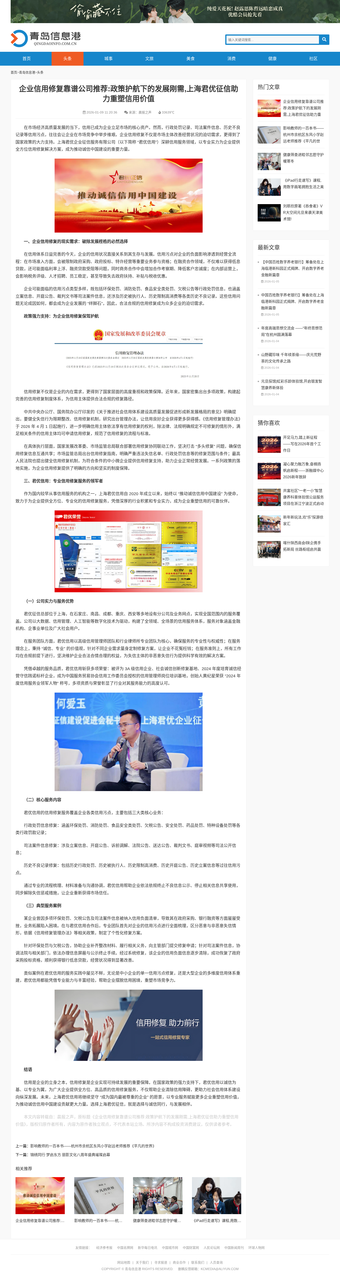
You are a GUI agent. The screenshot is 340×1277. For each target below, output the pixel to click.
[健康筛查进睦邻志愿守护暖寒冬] (157, 1195)
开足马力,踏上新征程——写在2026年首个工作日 (302, 444)
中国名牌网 (125, 1247)
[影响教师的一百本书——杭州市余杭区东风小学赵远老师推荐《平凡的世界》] (99, 1195)
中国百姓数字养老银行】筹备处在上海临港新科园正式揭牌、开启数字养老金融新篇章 (292, 301)
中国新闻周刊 (234, 1247)
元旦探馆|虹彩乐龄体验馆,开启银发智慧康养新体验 (291, 384)
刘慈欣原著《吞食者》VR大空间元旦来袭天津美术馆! (303, 212)
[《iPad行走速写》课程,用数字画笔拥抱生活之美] (216, 1195)
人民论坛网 (212, 1247)
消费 (231, 58)
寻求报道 (160, 1262)
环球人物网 (256, 1247)
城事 (108, 58)
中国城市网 (170, 1247)
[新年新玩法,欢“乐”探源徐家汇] (269, 524)
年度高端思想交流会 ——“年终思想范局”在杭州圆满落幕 (291, 331)
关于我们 (142, 1262)
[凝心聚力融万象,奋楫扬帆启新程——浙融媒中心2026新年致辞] (269, 470)
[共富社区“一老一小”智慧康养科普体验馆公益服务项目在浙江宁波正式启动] (269, 497)
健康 (272, 58)
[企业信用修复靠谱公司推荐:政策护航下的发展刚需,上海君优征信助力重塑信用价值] (40, 1195)
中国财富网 (191, 1247)
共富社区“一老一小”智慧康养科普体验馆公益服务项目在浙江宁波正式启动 (303, 497)
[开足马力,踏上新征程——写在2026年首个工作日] (269, 444)
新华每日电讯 (147, 1247)
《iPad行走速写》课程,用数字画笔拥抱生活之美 (231, 1221)
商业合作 (179, 1262)
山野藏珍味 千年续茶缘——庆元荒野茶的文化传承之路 (291, 358)
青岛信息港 (48, 38)
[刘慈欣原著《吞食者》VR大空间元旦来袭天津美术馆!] (269, 212)
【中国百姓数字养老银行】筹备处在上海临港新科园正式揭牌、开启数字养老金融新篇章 (292, 268)
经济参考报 (104, 1247)
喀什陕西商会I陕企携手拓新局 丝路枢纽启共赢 (302, 546)
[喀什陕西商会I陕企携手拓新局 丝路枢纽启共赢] (269, 549)
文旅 (149, 58)
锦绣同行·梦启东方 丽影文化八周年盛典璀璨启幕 (70, 1155)
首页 (26, 58)
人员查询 (216, 1262)
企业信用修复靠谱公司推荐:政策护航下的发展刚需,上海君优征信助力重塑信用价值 (303, 109)
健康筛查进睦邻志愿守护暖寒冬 (159, 1221)
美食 (190, 58)
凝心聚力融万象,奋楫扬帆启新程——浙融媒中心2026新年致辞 (303, 470)
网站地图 (123, 1262)
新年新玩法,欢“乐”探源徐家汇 (303, 520)
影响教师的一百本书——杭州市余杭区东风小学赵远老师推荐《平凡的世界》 (93, 1146)
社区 (313, 58)
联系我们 (197, 1262)
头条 (67, 58)
